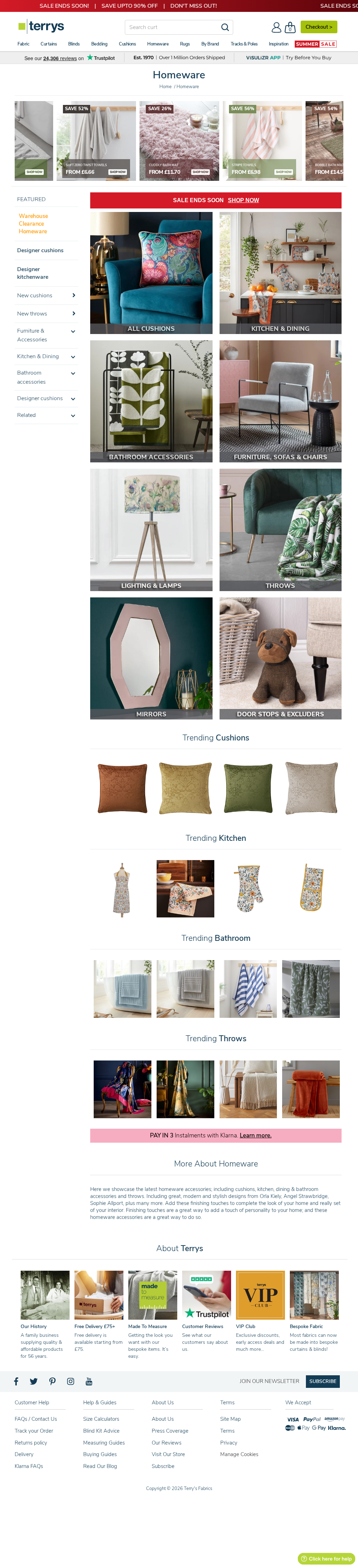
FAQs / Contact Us (36, 1419)
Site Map (230, 1419)
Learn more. (256, 1135)
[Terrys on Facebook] (16, 1383)
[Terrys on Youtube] (89, 1383)
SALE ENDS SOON (216, 200)
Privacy (228, 1442)
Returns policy (31, 1442)
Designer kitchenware (32, 273)
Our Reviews (166, 1442)
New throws (32, 314)
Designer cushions (40, 250)
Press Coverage (170, 1430)
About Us (163, 1419)
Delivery (24, 1454)
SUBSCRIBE (322, 1381)
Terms (227, 1430)
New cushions (34, 295)
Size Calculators (101, 1419)
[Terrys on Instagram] (71, 1383)
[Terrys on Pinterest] (53, 1383)
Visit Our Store (168, 1454)
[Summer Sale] (315, 44)
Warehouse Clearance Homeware (33, 224)
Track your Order (34, 1430)
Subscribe (163, 1466)
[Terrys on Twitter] (34, 1383)
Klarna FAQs (29, 1466)
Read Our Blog (100, 1466)
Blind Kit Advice (101, 1430)
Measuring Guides (104, 1442)
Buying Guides (100, 1454)
